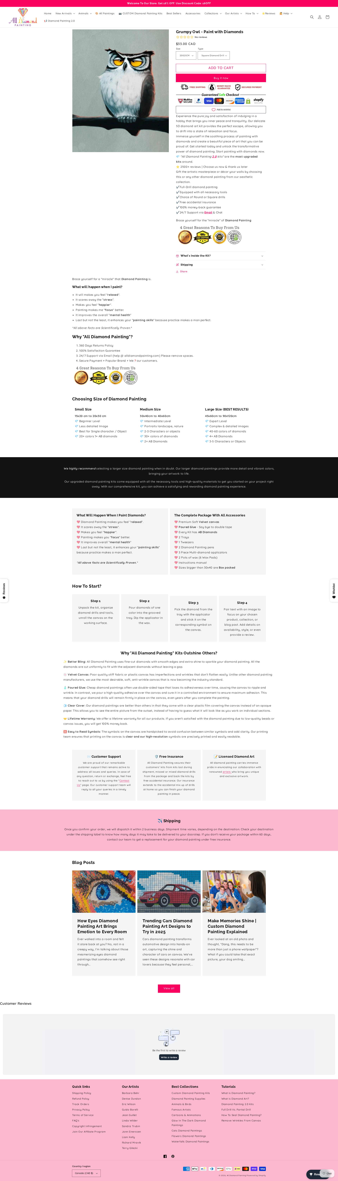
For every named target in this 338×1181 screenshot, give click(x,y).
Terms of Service (83, 1115)
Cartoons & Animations (186, 1115)
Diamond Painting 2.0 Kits (237, 1104)
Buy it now (221, 78)
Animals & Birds (182, 1104)
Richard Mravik (131, 1142)
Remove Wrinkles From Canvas (241, 1120)
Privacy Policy (81, 1109)
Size (178, 48)
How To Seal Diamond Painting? (241, 1115)
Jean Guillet (129, 1115)
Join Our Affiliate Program (89, 1131)
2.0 (214, 156)
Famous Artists (181, 1109)
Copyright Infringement (87, 1126)
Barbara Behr (130, 1093)
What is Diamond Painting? (238, 1093)
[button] (312, 17)
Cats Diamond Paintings (187, 1130)
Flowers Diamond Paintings (189, 1136)
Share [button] (183, 271)
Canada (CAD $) (84, 1173)
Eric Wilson (129, 1104)
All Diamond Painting (236, 1175)
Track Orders (80, 1104)
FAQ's (75, 1120)
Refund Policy (80, 1098)
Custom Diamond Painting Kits (191, 1093)
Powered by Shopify (256, 1175)
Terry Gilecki (130, 1148)
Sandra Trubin (131, 1126)
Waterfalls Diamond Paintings (190, 1141)
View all (169, 988)
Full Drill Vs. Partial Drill (236, 1109)
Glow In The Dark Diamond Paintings (189, 1123)
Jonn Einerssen (131, 1131)
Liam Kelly (128, 1137)
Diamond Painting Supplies (188, 1098)
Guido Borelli (130, 1109)
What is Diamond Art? (235, 1098)
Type (200, 48)
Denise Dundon (131, 1098)
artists (227, 771)
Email (208, 212)
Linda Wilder (130, 1120)
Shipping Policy (81, 1093)
